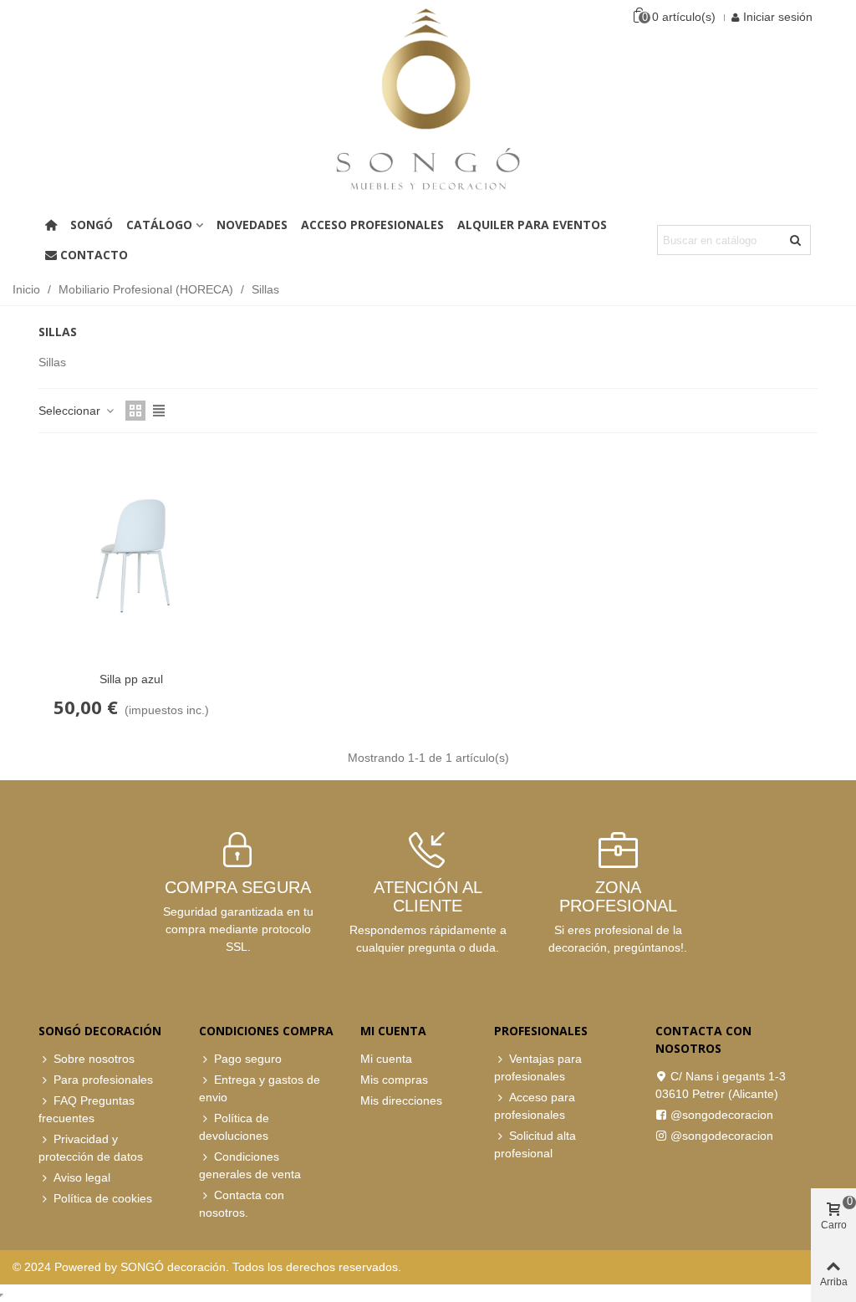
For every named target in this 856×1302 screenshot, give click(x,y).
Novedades (252, 224)
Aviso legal (82, 1177)
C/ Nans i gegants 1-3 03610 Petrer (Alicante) (720, 1085)
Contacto (94, 255)
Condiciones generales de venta (250, 1165)
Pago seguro (248, 1058)
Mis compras (394, 1079)
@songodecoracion (721, 1114)
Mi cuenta (386, 1058)
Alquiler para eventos (532, 224)
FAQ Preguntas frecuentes (86, 1109)
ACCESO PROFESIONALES (372, 224)
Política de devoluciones (234, 1126)
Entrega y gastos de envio (259, 1088)
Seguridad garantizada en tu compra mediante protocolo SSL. (238, 929)
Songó (91, 224)
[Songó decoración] (428, 99)
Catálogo (159, 224)
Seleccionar (71, 410)
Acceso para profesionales (534, 1105)
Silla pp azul (131, 679)
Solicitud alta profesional (535, 1144)
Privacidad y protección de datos (90, 1147)
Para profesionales (103, 1079)
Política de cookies (103, 1198)
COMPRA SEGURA (238, 887)
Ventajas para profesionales (538, 1067)
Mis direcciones (401, 1100)
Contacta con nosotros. (241, 1203)
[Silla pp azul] (131, 556)
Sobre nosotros (94, 1058)
